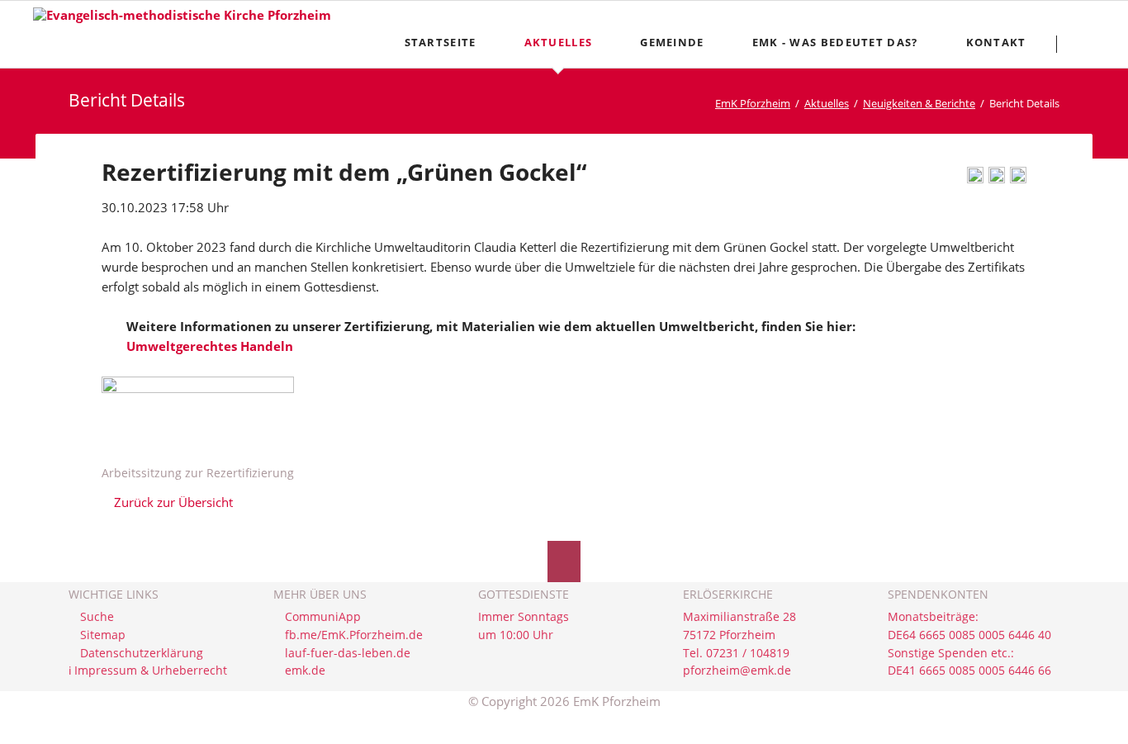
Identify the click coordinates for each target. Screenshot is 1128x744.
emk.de (305, 670)
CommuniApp (323, 616)
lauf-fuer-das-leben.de (347, 653)
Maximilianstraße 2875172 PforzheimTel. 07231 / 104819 (739, 634)
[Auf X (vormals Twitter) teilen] (1018, 178)
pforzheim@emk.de (737, 670)
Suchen (1088, 44)
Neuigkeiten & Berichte (919, 103)
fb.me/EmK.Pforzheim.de (354, 635)
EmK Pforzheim (752, 103)
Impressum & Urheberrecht (150, 670)
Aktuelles (826, 103)
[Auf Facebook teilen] (996, 178)
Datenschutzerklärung (141, 653)
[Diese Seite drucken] (975, 178)
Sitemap (103, 635)
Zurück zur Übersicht (173, 502)
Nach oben (564, 561)
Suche (97, 616)
